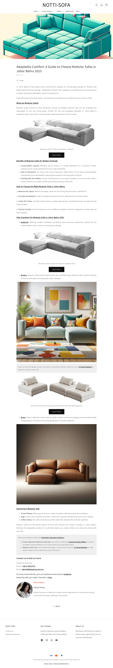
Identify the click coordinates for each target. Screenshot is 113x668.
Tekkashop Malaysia (13, 634)
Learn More (56, 155)
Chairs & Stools (47, 11)
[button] (96, 5)
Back (58, 606)
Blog (77, 11)
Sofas (36, 11)
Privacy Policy (48, 663)
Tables (59, 11)
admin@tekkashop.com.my (32, 569)
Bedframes (69, 11)
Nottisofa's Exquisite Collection (52, 538)
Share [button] (22, 80)
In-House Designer (85, 367)
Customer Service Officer (77, 542)
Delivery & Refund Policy (61, 663)
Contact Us (9, 631)
